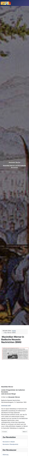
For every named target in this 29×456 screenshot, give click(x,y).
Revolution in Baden (9, 441)
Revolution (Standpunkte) (10, 444)
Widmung (5, 454)
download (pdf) (6, 405)
